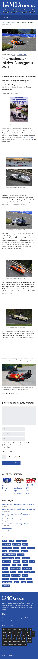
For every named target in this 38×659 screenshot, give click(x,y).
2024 (14, 638)
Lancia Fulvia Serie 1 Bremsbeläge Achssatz (15, 524)
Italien (17, 558)
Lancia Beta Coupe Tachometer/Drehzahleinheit (16, 514)
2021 (32, 635)
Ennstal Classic (7, 548)
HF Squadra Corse (8, 558)
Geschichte (24, 551)
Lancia (32, 561)
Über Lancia (12, 644)
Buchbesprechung (22, 541)
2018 (18, 635)
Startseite (5, 22)
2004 (14, 629)
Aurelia (12, 541)
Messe (25, 565)
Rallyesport (6, 575)
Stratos (22, 579)
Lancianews (6, 565)
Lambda (25, 561)
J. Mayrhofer (26, 558)
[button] (33, 17)
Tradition (29, 579)
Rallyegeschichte (29, 572)
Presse (29, 641)
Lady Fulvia (16, 561)
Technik (5, 644)
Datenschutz (14, 621)
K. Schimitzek (6, 561)
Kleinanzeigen (19, 618)
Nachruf (5, 568)
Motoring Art (16, 641)
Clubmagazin (6, 544)
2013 (28, 632)
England (25, 544)
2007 (29, 629)
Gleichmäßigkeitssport (9, 554)
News (23, 641)
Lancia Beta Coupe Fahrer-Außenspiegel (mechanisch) (18, 509)
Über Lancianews (7, 618)
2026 (24, 638)
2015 (4, 635)
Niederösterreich (15, 568)
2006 (24, 629)
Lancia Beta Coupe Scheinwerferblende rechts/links (18, 504)
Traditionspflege (7, 582)
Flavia (23, 548)
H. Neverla (21, 554)
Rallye (20, 572)
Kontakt (27, 618)
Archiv (29, 638)
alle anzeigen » (7, 530)
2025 (19, 638)
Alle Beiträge (13, 22)
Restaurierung (16, 575)
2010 (14, 632)
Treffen (16, 582)
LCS (19, 565)
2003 (9, 629)
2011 (19, 632)
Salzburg (25, 575)
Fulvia (4, 551)
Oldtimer (5, 572)
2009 (9, 632)
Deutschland (16, 544)
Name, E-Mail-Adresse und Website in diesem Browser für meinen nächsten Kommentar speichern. (18, 445)
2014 (14, 54)
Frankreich (31, 548)
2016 (9, 635)
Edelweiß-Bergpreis (29, 137)
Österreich (6, 585)
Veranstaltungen (22, 54)
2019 (23, 635)
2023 (9, 638)
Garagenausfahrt (14, 551)
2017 (13, 635)
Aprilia (5, 541)
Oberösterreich (27, 568)
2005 (19, 629)
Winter (30, 582)
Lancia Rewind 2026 (5, 488)
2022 (4, 638)
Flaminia (16, 548)
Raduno (13, 572)
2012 (23, 632)
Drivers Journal (7, 641)
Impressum (5, 621)
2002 (4, 629)
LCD (14, 565)
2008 (4, 632)
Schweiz (5, 579)
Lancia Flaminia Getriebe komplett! (12, 519)
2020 (27, 635)
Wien (23, 582)
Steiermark (14, 579)
